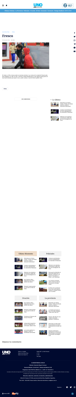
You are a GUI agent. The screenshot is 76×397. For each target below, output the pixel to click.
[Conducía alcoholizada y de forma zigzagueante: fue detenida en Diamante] (62, 111)
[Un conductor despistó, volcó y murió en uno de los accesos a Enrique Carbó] (50, 282)
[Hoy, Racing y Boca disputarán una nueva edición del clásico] (26, 281)
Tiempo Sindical (59, 10)
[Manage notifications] (72, 394)
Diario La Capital (22, 351)
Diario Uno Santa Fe (23, 354)
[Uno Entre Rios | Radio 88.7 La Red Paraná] (67, 5)
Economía (44, 10)
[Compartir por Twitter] (74, 36)
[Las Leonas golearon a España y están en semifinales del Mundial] (26, 332)
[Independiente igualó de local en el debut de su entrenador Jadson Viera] (26, 325)
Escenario (50, 10)
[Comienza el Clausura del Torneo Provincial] (26, 318)
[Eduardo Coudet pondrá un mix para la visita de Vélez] (26, 288)
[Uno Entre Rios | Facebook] (67, 387)
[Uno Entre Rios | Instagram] (74, 387)
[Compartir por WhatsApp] (74, 40)
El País (38, 10)
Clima (13, 31)
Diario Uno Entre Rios (23, 353)
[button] (3, 5)
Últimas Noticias (10, 10)
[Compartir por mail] (74, 51)
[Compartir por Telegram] (74, 44)
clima (41, 77)
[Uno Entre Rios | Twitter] (70, 387)
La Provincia (19, 10)
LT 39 (66, 10)
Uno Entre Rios (5, 31)
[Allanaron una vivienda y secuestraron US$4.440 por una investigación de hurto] (62, 118)
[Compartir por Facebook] (74, 32)
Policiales (27, 10)
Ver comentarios (25, 99)
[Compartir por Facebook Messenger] (74, 47)
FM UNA (39, 356)
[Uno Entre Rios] (38, 5)
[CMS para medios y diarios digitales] (6, 393)
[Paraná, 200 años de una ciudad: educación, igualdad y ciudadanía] (50, 318)
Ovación (32, 10)
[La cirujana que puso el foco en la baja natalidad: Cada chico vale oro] (50, 311)
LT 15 (69, 10)
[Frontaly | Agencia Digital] (14, 393)
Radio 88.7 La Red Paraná (43, 351)
